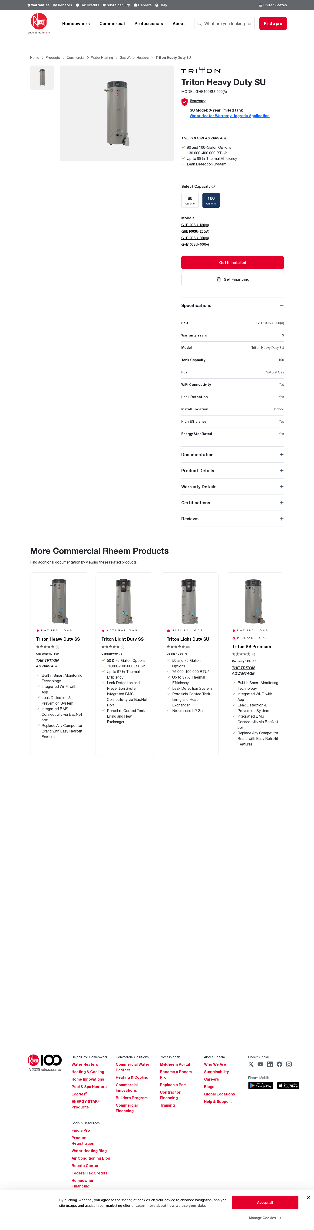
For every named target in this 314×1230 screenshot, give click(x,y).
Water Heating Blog (89, 1150)
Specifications (196, 305)
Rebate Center (85, 1165)
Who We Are (215, 1064)
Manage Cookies (262, 1218)
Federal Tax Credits (89, 1173)
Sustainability (118, 5)
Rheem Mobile (259, 1078)
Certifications (195, 502)
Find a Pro (81, 1130)
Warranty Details (198, 486)
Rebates (65, 5)
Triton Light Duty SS (122, 639)
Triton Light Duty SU (188, 639)
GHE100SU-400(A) (195, 244)
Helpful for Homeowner (89, 1057)
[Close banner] (308, 1197)
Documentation (197, 454)
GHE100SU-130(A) (195, 225)
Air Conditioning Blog (91, 1158)
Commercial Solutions (132, 1057)
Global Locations (219, 1094)
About (179, 23)
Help (163, 5)
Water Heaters (85, 1064)
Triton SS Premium (251, 646)
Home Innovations (88, 1079)
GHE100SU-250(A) (195, 238)
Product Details (197, 470)
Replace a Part (173, 1084)
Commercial (112, 23)
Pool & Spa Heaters (89, 1086)
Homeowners (76, 23)
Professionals (149, 23)
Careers (145, 5)
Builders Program (132, 1097)
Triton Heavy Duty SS (58, 639)
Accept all (265, 1202)
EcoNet (80, 1094)
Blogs (209, 1086)
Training (167, 1105)
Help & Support (218, 1101)
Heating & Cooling (88, 1071)
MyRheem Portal (175, 1064)
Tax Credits (89, 5)
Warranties (40, 5)
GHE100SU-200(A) (195, 231)
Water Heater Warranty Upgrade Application (230, 115)
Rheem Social (258, 1057)
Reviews (189, 518)
